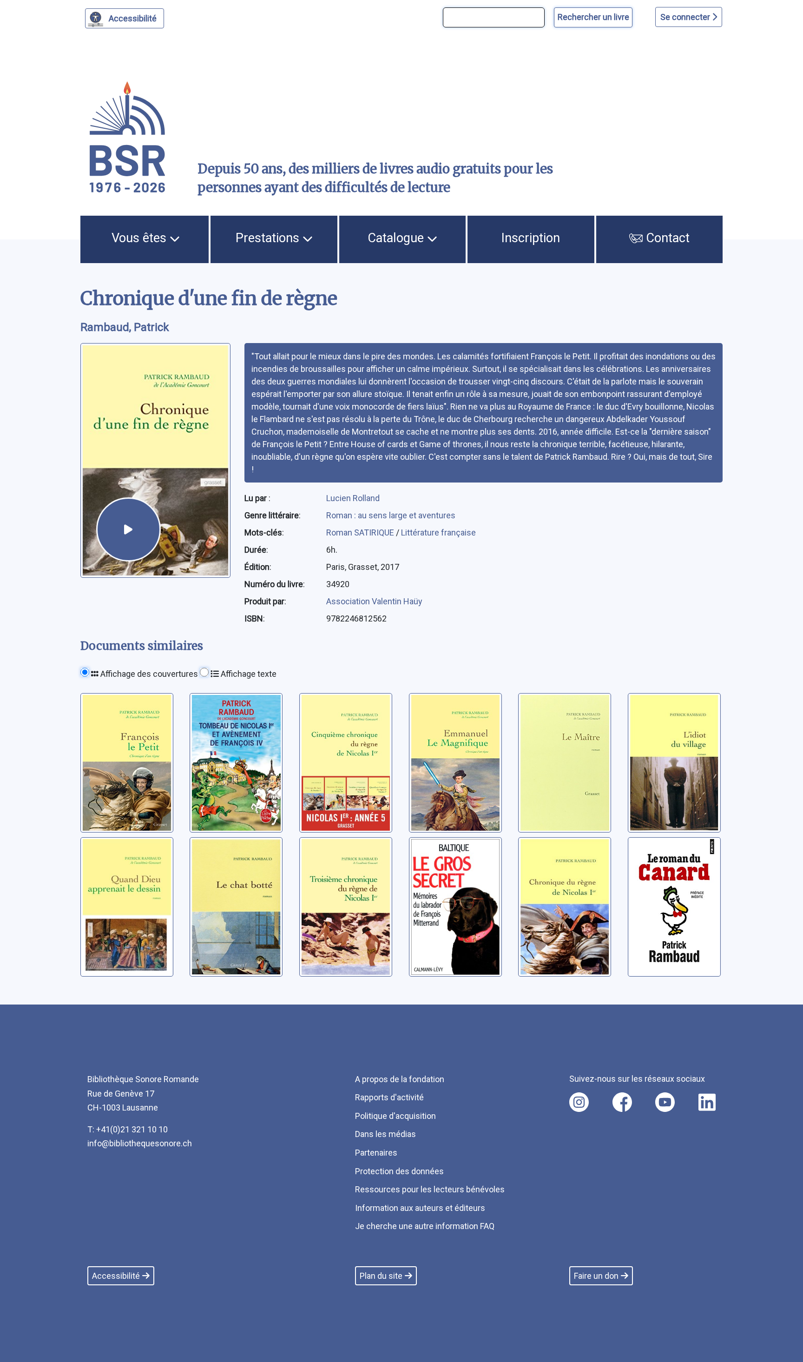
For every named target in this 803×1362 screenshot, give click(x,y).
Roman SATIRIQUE (361, 532)
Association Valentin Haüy (374, 601)
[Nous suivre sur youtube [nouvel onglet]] (665, 1102)
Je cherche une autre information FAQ (424, 1226)
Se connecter (686, 17)
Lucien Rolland (353, 498)
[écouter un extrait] (128, 529)
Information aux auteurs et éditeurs (420, 1208)
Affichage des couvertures (148, 674)
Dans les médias (385, 1134)
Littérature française (438, 532)
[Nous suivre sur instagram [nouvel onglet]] (579, 1102)
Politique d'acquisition (395, 1116)
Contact (666, 238)
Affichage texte (247, 674)
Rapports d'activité (389, 1097)
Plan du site (381, 1276)
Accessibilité (133, 18)
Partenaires (376, 1152)
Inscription (530, 238)
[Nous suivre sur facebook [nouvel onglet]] (622, 1102)
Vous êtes (141, 238)
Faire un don (596, 1276)
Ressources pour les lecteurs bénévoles (430, 1189)
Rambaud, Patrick (124, 327)
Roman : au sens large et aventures (390, 515)
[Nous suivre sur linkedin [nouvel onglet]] (707, 1102)
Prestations (269, 238)
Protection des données (399, 1171)
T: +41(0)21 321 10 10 (127, 1129)
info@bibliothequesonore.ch (139, 1143)
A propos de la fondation (399, 1079)
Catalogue (397, 238)
